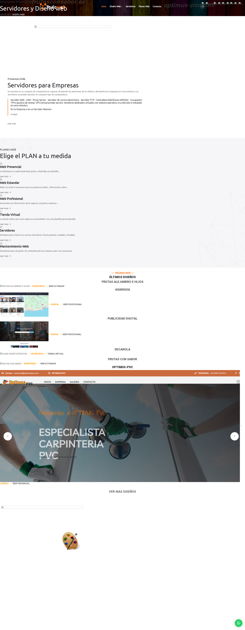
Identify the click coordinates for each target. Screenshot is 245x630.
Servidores (131, 6)
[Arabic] (204, 3)
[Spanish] (241, 3)
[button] (238, 623)
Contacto (157, 6)
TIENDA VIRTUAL (55, 354)
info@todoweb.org (21, 608)
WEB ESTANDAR (56, 286)
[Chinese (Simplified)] (210, 3)
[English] (216, 3)
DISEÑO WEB (18, 14)
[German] (224, 3)
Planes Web (144, 6)
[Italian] (228, 3)
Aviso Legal (17, 559)
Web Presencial (19, 578)
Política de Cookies (21, 562)
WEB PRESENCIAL (21, 483)
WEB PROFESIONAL (72, 304)
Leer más (12, 123)
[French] (220, 3)
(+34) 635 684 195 (20, 611)
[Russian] (237, 3)
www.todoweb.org (20, 605)
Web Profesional (20, 584)
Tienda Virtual (19, 587)
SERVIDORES (6, 14)
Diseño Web (115, 6)
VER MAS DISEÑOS (122, 491)
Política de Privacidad (22, 565)
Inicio (103, 6)
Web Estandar (19, 581)
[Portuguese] (232, 3)
